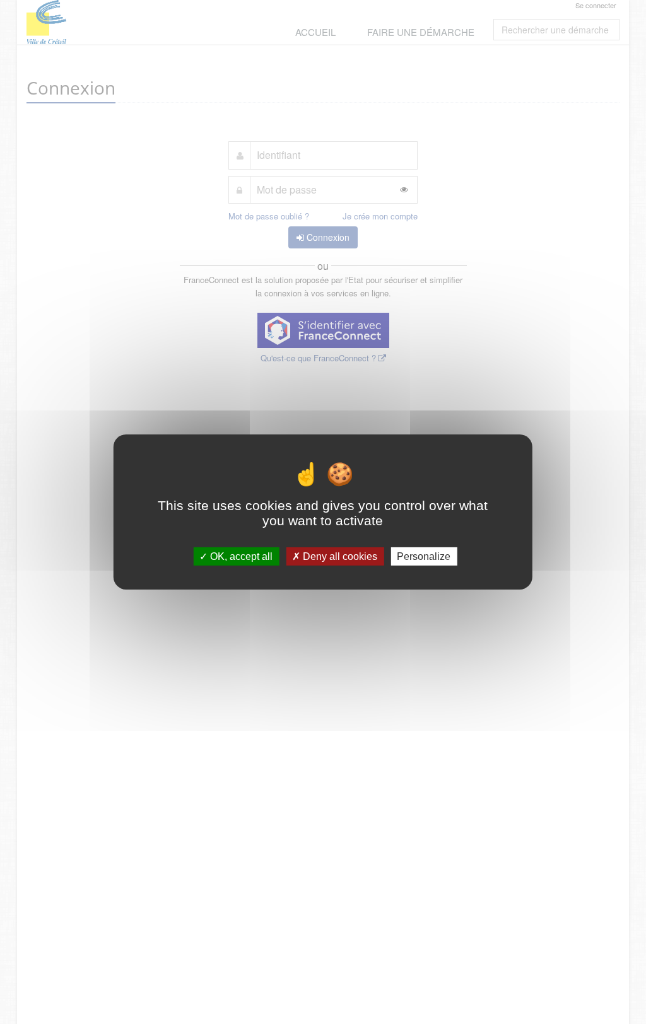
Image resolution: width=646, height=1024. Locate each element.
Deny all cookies (338, 556)
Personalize (423, 556)
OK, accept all (240, 556)
